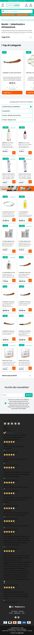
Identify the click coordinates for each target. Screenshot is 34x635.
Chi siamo (14, 611)
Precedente (7, 439)
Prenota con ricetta (8, 15)
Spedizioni (17, 613)
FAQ (23, 613)
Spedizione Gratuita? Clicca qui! (17, 1)
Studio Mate (20, 633)
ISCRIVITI (29, 395)
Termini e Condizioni (22, 630)
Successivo (15, 439)
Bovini (14, 20)
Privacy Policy (12, 630)
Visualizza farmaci (22, 15)
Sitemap (30, 630)
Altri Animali (5, 20)
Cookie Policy (5, 630)
